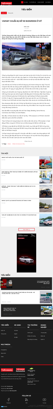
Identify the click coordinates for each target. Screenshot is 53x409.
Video (2, 356)
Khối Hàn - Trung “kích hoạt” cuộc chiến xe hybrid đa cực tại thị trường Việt (18, 187)
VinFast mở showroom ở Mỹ (18, 144)
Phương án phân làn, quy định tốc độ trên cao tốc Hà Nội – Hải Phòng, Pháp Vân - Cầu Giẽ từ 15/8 (18, 293)
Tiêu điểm (26, 9)
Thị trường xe (32, 2)
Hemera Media (30, 375)
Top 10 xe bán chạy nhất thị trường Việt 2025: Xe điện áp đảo (43, 282)
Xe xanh (26, 2)
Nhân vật (43, 336)
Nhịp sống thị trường (32, 339)
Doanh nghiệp (41, 2)
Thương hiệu (44, 332)
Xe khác (16, 330)
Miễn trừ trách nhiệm (31, 384)
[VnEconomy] (7, 370)
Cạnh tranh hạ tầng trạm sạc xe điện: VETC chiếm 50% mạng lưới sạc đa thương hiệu (20, 172)
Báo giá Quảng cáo (31, 378)
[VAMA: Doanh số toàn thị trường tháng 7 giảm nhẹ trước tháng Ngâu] (47, 310)
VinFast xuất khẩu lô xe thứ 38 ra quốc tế (13, 157)
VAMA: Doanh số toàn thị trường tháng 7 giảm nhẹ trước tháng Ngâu (9, 309)
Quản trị (42, 339)
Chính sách (30, 332)
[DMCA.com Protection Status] (4, 406)
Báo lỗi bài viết (28, 30)
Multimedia (48, 2)
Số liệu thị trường (31, 336)
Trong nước (10, 13)
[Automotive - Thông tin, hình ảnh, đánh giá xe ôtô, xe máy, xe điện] (8, 4)
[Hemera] (31, 370)
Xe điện (16, 337)
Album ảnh (3, 353)
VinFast (9, 144)
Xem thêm (26, 229)
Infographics (4, 349)
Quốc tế (4, 13)
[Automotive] (20, 370)
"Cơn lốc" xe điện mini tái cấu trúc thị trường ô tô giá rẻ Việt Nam (19, 215)
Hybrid (15, 333)
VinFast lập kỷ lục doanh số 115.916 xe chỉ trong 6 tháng (16, 200)
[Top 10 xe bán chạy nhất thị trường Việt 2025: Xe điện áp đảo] (6, 283)
